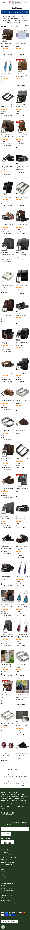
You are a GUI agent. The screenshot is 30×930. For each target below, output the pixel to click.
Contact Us (4, 852)
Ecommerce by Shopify (21, 925)
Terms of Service (6, 900)
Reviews (3, 869)
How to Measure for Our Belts (9, 857)
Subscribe (6, 833)
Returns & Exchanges (7, 864)
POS (13, 925)
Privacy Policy (5, 898)
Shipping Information (7, 862)
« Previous (9, 769)
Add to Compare (7, 54)
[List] (28, 26)
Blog (2, 874)
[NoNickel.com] (15, 2)
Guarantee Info (5, 867)
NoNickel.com (8, 925)
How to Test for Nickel (7, 854)
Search (3, 876)
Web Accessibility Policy (8, 903)
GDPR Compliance (6, 888)
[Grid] (26, 26)
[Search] (4, 2)
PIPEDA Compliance (7, 895)
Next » (22, 769)
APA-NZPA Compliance (7, 893)
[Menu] (1, 2)
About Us (4, 872)
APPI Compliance (6, 885)
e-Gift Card (4, 859)
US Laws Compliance (7, 890)
